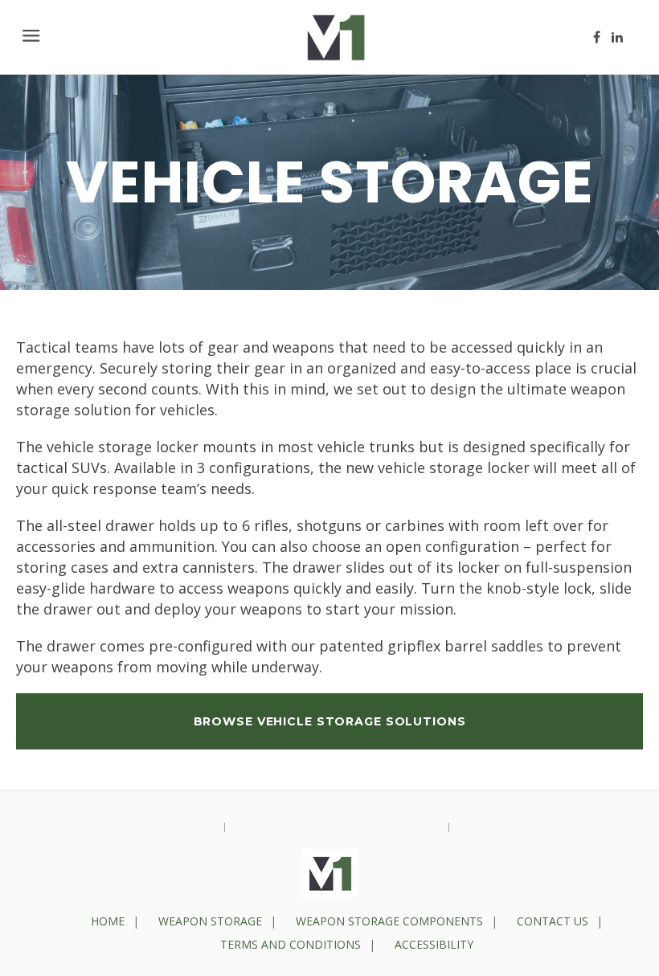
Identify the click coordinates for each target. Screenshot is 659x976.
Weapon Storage (210, 921)
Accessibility (434, 944)
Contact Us (552, 921)
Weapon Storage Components (389, 921)
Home (108, 921)
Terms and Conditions (290, 944)
